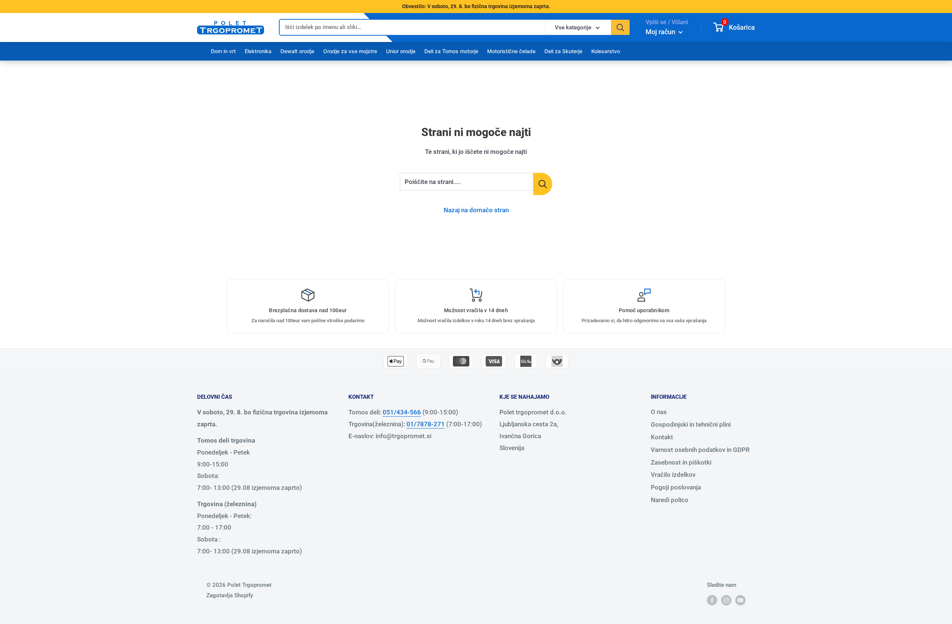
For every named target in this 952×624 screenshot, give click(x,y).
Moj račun (661, 32)
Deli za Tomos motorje (451, 51)
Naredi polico (669, 500)
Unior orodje (400, 51)
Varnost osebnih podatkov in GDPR (700, 449)
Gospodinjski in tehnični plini (691, 424)
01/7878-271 (425, 424)
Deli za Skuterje (563, 51)
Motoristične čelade (511, 51)
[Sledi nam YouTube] (740, 600)
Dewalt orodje (297, 51)
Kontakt (662, 437)
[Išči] (620, 27)
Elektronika (258, 51)
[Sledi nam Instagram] (726, 600)
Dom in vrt (223, 51)
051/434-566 (402, 412)
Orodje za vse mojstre (350, 51)
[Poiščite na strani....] (542, 184)
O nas (659, 412)
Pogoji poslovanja (676, 487)
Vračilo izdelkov (673, 474)
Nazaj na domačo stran (476, 210)
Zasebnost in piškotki (681, 462)
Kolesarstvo (605, 51)
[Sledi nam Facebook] (712, 600)
